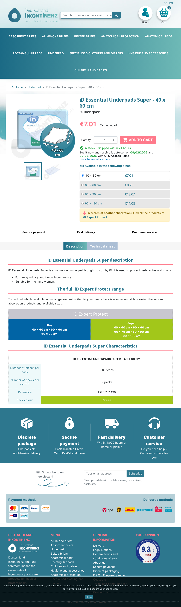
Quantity (85, 140)
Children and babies (64, 566)
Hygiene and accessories (67, 570)
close (89, 597)
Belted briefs (59, 553)
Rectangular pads (62, 562)
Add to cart (138, 140)
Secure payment (104, 567)
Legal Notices (102, 550)
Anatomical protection (66, 574)
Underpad (57, 549)
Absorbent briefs (62, 545)
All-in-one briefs (61, 541)
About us (99, 562)
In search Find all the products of (124, 215)
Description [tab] (75, 246)
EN (171, 3)
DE (166, 3)
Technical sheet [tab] (102, 246)
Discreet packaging (106, 571)
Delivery (98, 545)
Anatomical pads (62, 558)
